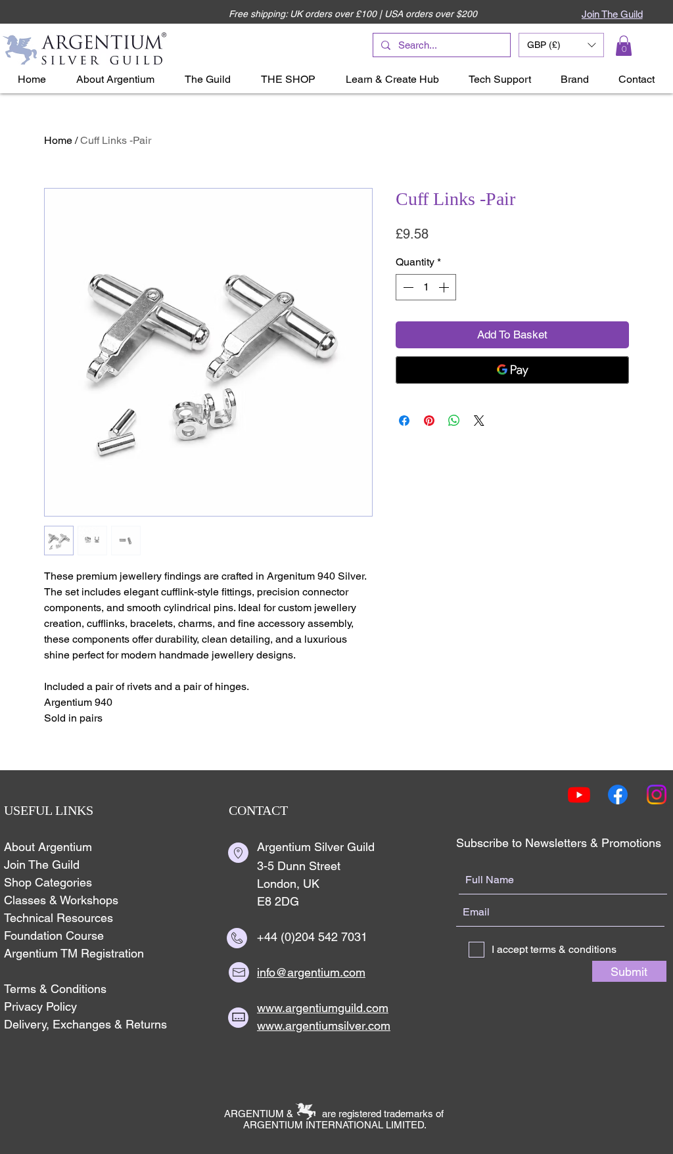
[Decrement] (407, 287)
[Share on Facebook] (404, 420)
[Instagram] (656, 794)
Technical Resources (58, 918)
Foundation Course (54, 935)
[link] (623, 45)
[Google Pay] (512, 370)
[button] (561, 45)
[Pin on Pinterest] (429, 420)
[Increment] (445, 287)
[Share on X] (479, 420)
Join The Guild (42, 864)
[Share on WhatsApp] (454, 420)
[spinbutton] (426, 287)
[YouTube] (579, 794)
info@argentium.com (311, 972)
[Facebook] (618, 794)
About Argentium (48, 847)
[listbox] (561, 45)
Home (58, 140)
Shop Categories (48, 882)
